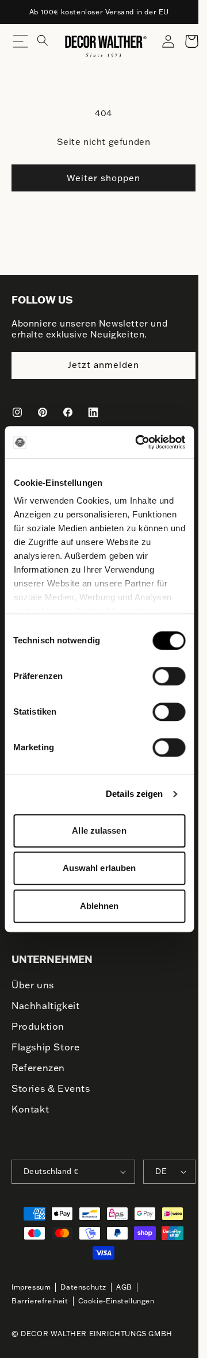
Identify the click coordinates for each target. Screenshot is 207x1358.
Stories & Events (51, 1088)
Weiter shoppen (103, 177)
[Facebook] (68, 412)
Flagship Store (45, 1047)
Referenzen (38, 1067)
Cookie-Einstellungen (116, 1300)
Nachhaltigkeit (45, 1005)
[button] (49, 46)
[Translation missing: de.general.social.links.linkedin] (93, 412)
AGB (124, 1287)
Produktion (38, 1026)
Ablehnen (99, 906)
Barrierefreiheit (40, 1300)
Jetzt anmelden (103, 364)
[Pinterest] (42, 412)
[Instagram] (17, 412)
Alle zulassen (99, 830)
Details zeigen (134, 794)
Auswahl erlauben (99, 868)
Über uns (33, 985)
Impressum (31, 1287)
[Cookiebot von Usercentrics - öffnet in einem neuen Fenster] (139, 442)
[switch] (168, 675)
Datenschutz (83, 1287)
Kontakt (30, 1109)
